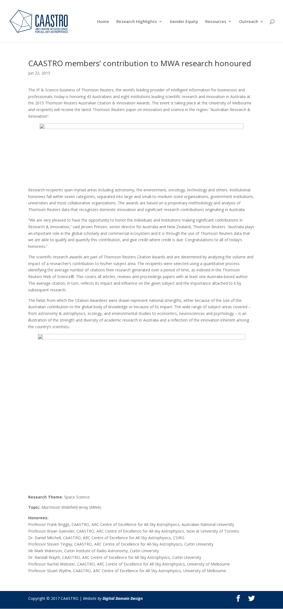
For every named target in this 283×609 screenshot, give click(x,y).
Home (103, 21)
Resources (215, 21)
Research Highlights (136, 21)
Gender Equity (184, 21)
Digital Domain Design (123, 598)
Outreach (248, 21)
